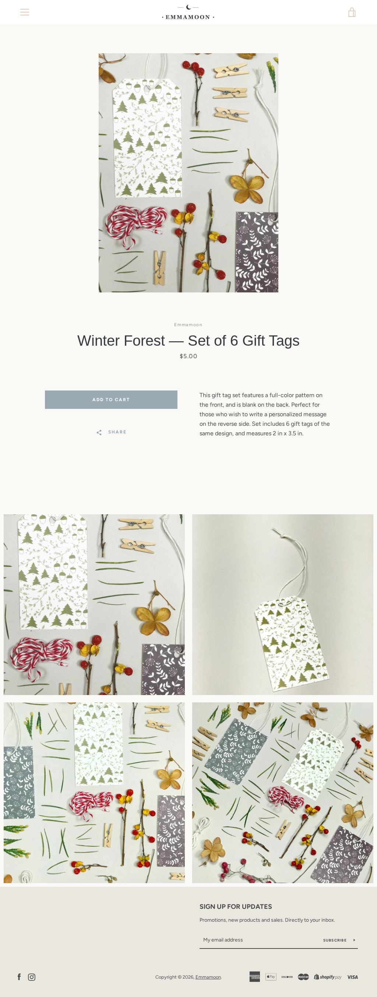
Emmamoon (208, 977)
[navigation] (24, 12)
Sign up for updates (236, 907)
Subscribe (335, 940)
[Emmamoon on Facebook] (19, 976)
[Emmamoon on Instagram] (31, 976)
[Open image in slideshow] (188, 172)
